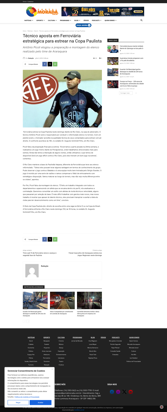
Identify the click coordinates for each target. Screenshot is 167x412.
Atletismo (47, 355)
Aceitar (40, 402)
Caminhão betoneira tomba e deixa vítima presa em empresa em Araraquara (88, 314)
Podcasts (96, 20)
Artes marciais (46, 351)
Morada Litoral (133, 348)
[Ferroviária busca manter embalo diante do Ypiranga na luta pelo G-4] (112, 49)
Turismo (31, 365)
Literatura (61, 358)
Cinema (61, 341)
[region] (30, 387)
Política (31, 351)
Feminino (47, 361)
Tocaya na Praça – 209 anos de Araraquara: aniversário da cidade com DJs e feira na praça (132, 84)
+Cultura (61, 365)
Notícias (27, 20)
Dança (61, 348)
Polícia (31, 358)
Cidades (31, 344)
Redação (31, 58)
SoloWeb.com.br (79, 410)
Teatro (61, 361)
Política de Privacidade (134, 361)
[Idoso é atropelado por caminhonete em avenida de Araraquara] (62, 300)
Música (61, 344)
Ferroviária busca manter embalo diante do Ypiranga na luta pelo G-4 (132, 48)
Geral (36, 31)
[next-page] (27, 321)
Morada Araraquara (133, 344)
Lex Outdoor (134, 358)
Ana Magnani (93, 341)
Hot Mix (133, 355)
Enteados (115, 355)
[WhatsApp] (55, 64)
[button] (141, 20)
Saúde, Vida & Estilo (31, 361)
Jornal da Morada (77, 341)
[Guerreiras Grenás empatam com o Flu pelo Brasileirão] (112, 61)
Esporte (39, 20)
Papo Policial (115, 348)
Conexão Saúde (115, 351)
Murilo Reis (92, 351)
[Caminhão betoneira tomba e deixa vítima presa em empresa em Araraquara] (89, 300)
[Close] (52, 369)
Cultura (51, 20)
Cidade (25, 308)
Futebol (46, 344)
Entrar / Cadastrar (28, 1)
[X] (50, 64)
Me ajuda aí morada (115, 341)
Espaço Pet (30, 355)
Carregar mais (125, 93)
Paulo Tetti (93, 355)
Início (24, 31)
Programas (64, 20)
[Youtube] (128, 392)
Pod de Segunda (115, 344)
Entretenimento (61, 355)
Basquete (47, 341)
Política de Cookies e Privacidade (27, 397)
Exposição (61, 351)
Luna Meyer (93, 344)
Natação (46, 365)
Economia (31, 348)
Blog (76, 20)
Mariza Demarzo (92, 348)
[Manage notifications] (161, 407)
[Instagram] (116, 392)
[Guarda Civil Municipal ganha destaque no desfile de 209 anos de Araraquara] (35, 300)
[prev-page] (24, 321)
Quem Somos (110, 20)
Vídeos (86, 20)
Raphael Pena (92, 358)
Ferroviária (46, 358)
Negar (18, 402)
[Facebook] (44, 64)
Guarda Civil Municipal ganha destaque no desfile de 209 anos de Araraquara (34, 314)
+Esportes (47, 348)
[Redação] (24, 58)
